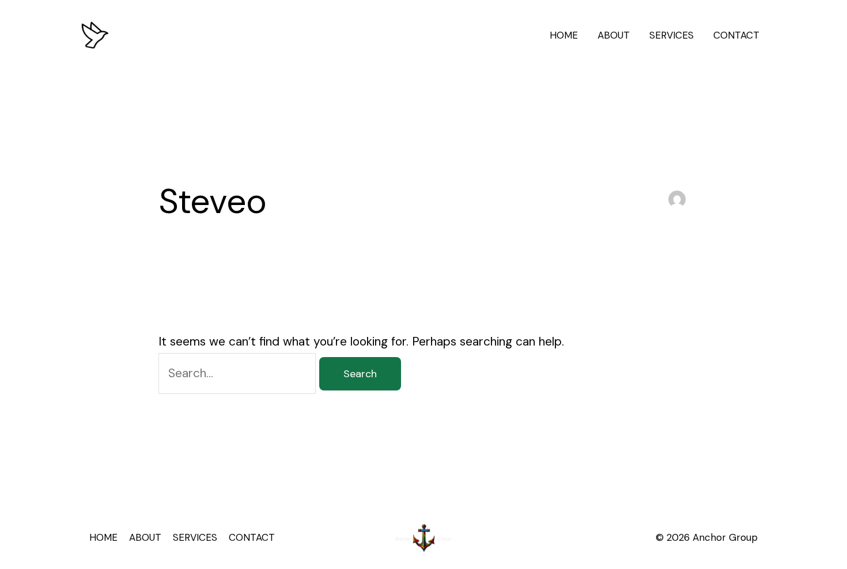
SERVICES (671, 35)
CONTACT (736, 35)
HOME (564, 35)
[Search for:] (238, 373)
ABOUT (614, 35)
